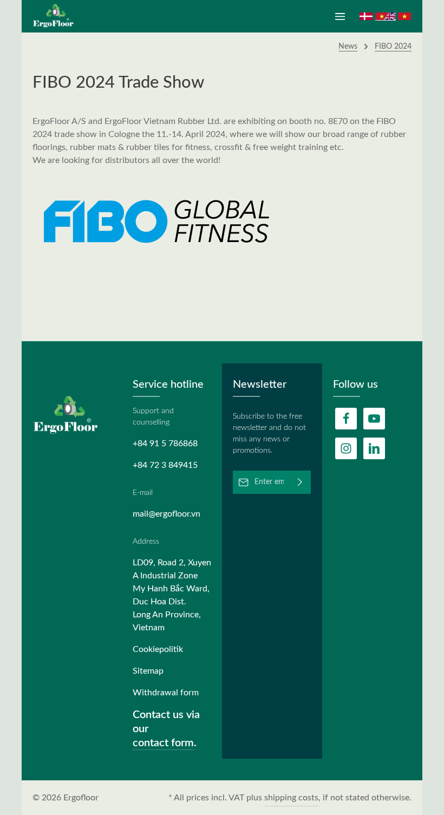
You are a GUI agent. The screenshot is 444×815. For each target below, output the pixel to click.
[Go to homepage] (57, 16)
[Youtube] (374, 418)
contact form (163, 743)
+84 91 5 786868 (165, 443)
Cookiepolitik (158, 649)
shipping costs (291, 797)
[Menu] (340, 16)
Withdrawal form (166, 692)
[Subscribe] (300, 482)
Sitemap (148, 671)
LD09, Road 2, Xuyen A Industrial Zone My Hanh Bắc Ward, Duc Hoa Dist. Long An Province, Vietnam (172, 595)
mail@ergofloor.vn (166, 514)
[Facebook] (346, 418)
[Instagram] (346, 448)
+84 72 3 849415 (165, 465)
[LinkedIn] (374, 448)
